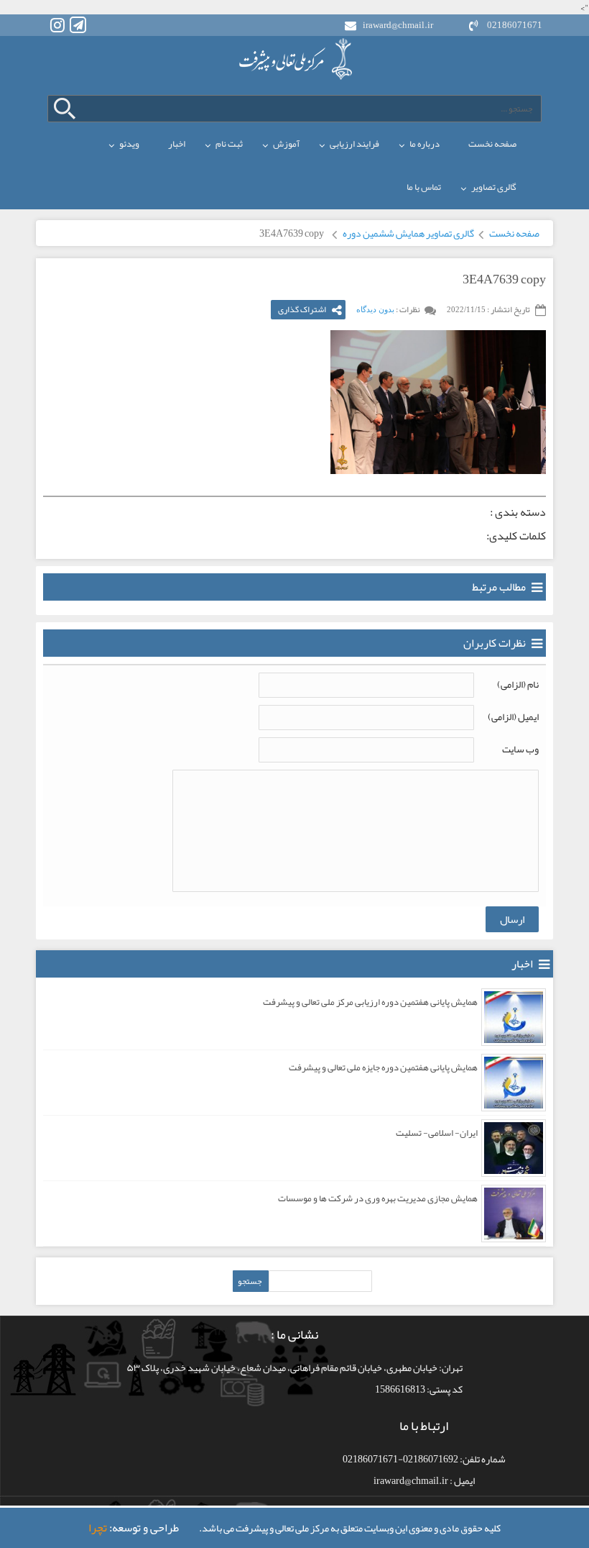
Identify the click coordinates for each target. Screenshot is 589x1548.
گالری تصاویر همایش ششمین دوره (408, 233)
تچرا (97, 1527)
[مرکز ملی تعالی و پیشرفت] (294, 59)
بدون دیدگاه (375, 309)
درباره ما (424, 144)
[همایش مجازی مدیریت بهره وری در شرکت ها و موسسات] (513, 1213)
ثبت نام (229, 144)
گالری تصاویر (493, 187)
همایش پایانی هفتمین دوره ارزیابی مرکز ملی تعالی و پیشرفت (370, 1002)
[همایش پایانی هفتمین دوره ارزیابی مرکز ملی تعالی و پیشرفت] (513, 1017)
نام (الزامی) (518, 684)
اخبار (176, 144)
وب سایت (520, 749)
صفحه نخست (492, 144)
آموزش (286, 144)
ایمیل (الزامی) (513, 716)
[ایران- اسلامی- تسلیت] (513, 1148)
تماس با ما (424, 187)
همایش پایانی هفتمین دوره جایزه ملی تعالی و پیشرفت (383, 1067)
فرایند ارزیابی (354, 144)
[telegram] (78, 24)
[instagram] (57, 24)
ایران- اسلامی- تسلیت (437, 1133)
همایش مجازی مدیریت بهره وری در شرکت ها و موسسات (378, 1198)
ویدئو (129, 144)
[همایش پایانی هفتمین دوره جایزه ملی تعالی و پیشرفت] (513, 1082)
